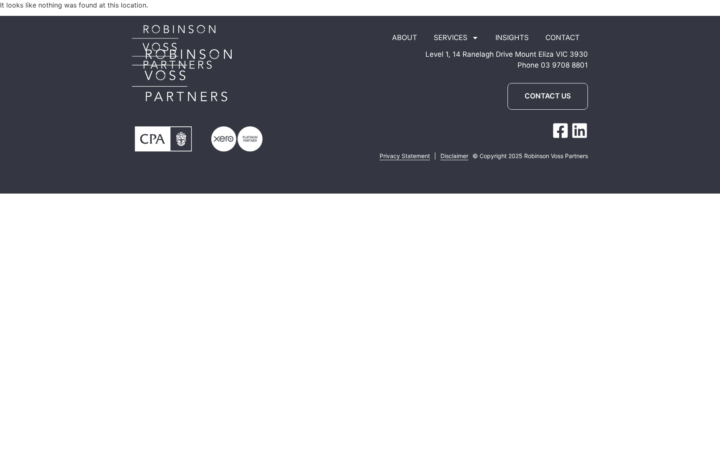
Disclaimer (454, 155)
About (404, 37)
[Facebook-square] (560, 130)
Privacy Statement (405, 155)
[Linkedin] (579, 130)
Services (451, 37)
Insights (512, 37)
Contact (562, 37)
